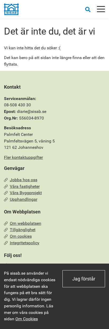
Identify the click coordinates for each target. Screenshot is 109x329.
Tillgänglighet (22, 229)
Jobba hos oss (23, 179)
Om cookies (21, 236)
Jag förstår (83, 279)
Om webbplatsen (25, 223)
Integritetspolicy (24, 242)
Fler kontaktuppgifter (23, 157)
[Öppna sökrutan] (88, 9)
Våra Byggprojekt (26, 192)
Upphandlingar (23, 199)
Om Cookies (26, 318)
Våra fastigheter (25, 186)
